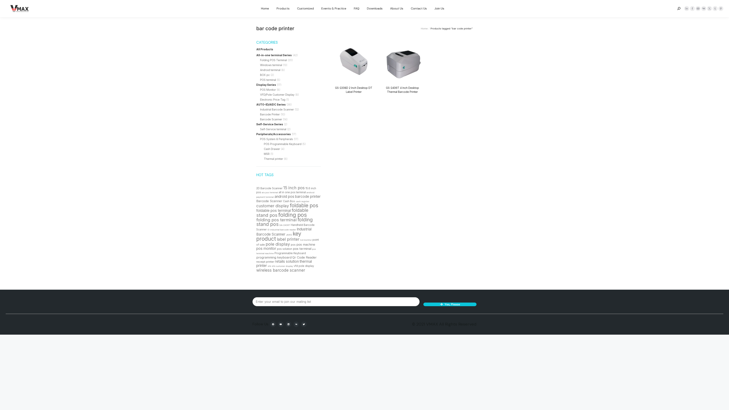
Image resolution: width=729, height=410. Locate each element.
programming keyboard (274, 257)
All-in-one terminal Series (274, 55)
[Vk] (296, 324)
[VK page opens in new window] (703, 8)
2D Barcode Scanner (269, 188)
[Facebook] (273, 324)
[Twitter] (304, 324)
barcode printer (308, 196)
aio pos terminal (270, 192)
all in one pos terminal (292, 192)
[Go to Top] (723, 404)
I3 (268, 230)
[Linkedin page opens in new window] (686, 8)
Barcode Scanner (271, 119)
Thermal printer (273, 158)
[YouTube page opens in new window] (698, 8)
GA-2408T (284, 225)
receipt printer (265, 261)
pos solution (284, 248)
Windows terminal (271, 65)
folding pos (292, 214)
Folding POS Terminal (273, 60)
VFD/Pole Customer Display (277, 94)
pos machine (305, 244)
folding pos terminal (276, 219)
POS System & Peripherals (276, 139)
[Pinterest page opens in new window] (720, 8)
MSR (267, 153)
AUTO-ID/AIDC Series (271, 104)
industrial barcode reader (283, 230)
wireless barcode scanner (280, 270)
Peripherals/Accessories (273, 134)
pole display (278, 244)
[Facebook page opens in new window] (692, 8)
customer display (272, 205)
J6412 (289, 235)
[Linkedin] (288, 324)
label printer (288, 239)
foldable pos (304, 205)
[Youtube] (281, 324)
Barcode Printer (270, 114)
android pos (284, 196)
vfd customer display (282, 266)
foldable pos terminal (273, 210)
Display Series (266, 84)
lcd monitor (306, 240)
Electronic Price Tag (272, 99)
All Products (264, 49)
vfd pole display (304, 265)
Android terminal (270, 70)
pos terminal (302, 249)
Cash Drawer (272, 149)
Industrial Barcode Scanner (277, 109)
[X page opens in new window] (709, 8)
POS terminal (268, 79)
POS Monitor (268, 89)
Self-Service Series (269, 124)
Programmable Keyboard (290, 253)
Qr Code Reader (304, 257)
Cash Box (289, 201)
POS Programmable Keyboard (282, 144)
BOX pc (265, 74)
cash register (302, 201)
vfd (269, 266)
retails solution (287, 261)
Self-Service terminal (273, 129)
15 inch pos (294, 187)
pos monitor (266, 248)
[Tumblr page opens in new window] (715, 8)
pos (293, 244)
